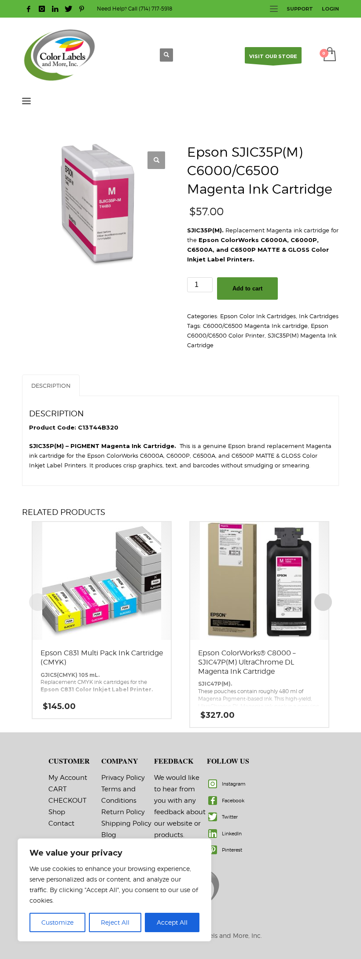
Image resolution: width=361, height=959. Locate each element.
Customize (57, 922)
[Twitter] (68, 8)
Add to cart (247, 288)
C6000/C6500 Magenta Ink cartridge (255, 325)
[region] (114, 889)
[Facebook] (28, 8)
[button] (156, 160)
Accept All (172, 922)
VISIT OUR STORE (273, 56)
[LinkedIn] (55, 8)
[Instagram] (41, 8)
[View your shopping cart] (329, 55)
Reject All (115, 922)
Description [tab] (50, 385)
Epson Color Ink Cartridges (258, 316)
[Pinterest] (81, 8)
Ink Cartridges (319, 316)
